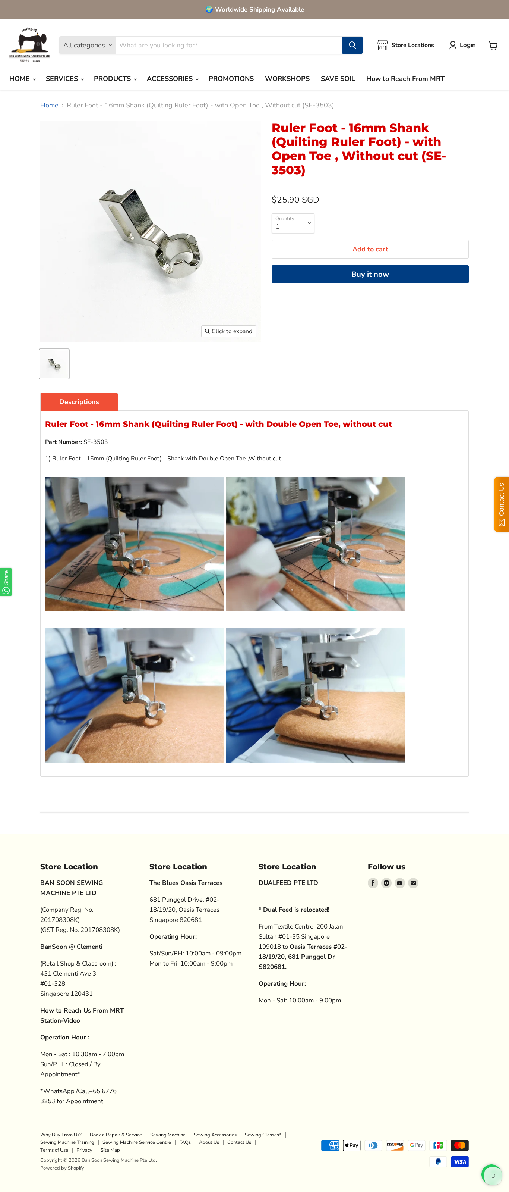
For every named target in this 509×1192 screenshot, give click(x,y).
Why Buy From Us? (61, 1135)
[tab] (79, 402)
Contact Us (239, 1142)
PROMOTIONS (231, 78)
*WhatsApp (57, 1091)
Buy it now (370, 274)
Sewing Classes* (263, 1135)
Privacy (84, 1150)
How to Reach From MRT (405, 78)
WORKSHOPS (287, 78)
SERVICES (63, 78)
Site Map (110, 1150)
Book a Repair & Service (116, 1135)
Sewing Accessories (215, 1135)
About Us (209, 1142)
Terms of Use (54, 1150)
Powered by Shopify (62, 1168)
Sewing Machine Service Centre (136, 1142)
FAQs (185, 1142)
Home (49, 105)
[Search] (352, 45)
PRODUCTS (113, 78)
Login (468, 45)
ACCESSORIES (171, 78)
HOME (20, 78)
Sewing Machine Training (67, 1142)
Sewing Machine (168, 1135)
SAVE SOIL (338, 78)
